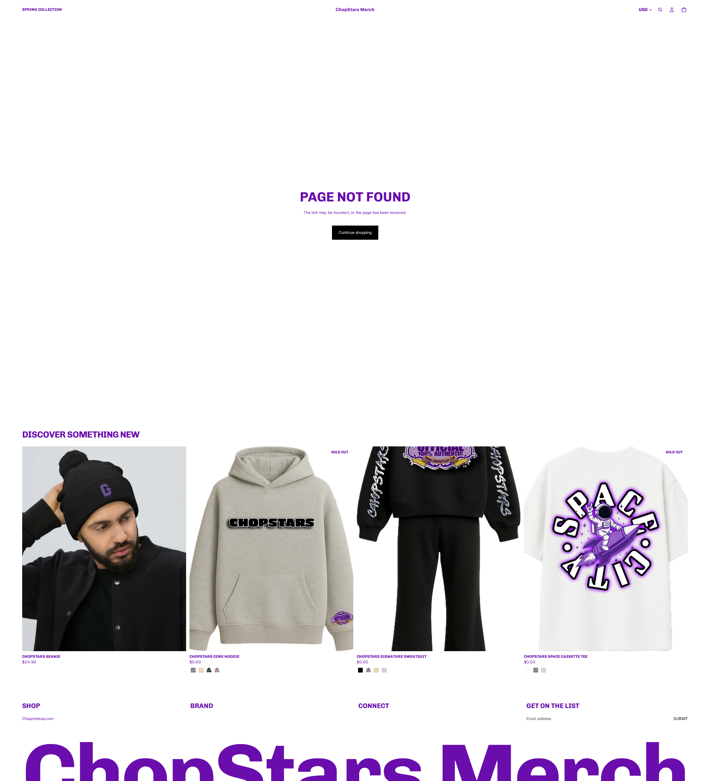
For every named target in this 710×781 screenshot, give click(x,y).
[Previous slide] (197, 549)
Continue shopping (355, 232)
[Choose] (512, 643)
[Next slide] (345, 549)
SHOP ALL (678, 436)
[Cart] (684, 10)
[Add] (177, 643)
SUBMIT (680, 718)
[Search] (660, 10)
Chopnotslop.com (38, 718)
